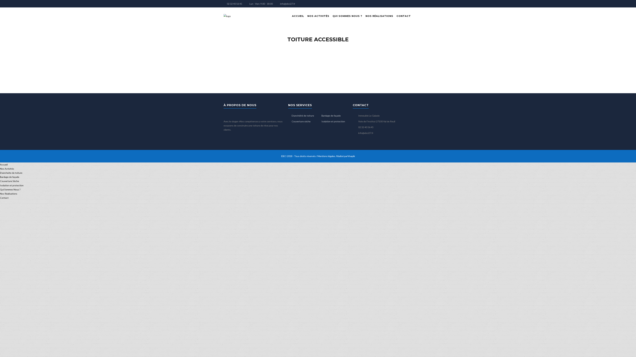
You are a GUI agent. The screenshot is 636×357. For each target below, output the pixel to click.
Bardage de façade (331, 115)
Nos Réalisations (379, 16)
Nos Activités (318, 16)
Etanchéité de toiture (303, 115)
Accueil (298, 16)
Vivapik (351, 156)
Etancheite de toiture (11, 172)
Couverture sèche (301, 121)
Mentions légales (326, 156)
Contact (404, 16)
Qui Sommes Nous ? (347, 16)
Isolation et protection (333, 121)
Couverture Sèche (9, 181)
